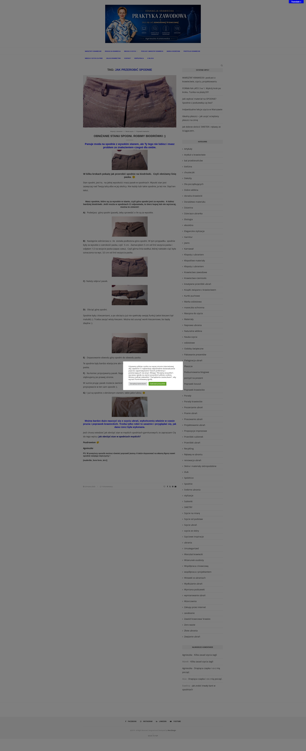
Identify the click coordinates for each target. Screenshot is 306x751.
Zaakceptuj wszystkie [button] (157, 384)
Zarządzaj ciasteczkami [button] (138, 384)
